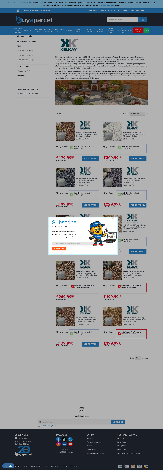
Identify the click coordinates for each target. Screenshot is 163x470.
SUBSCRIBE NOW (59, 248)
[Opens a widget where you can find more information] (8, 466)
